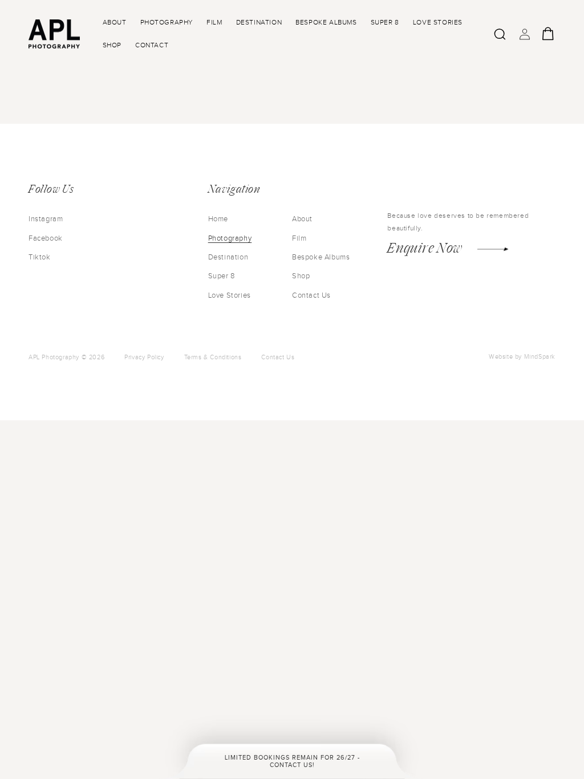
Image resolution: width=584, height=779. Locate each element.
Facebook (46, 238)
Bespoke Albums (321, 257)
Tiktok (40, 257)
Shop (301, 276)
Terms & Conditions (213, 357)
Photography (230, 238)
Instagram (46, 219)
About (302, 219)
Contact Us (311, 295)
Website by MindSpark (522, 356)
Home (218, 219)
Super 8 (221, 276)
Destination (228, 257)
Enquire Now (425, 247)
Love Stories (229, 295)
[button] (499, 34)
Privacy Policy (144, 357)
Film (299, 238)
